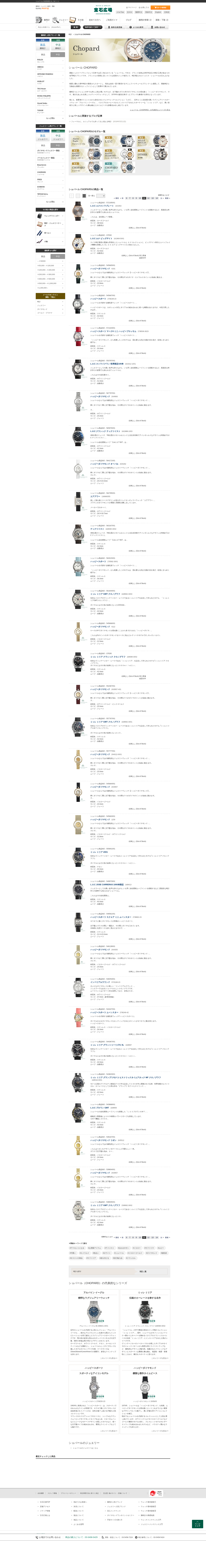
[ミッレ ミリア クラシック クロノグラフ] (78, 662)
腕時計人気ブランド (114, 1502)
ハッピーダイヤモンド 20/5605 (145, 1401)
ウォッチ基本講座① (148, 1502)
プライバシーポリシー (68, 1493)
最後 (166, 198)
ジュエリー (41, 305)
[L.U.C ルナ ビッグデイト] (78, 243)
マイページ (132, 7)
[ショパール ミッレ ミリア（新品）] (152, 141)
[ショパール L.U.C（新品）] (119, 141)
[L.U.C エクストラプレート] (78, 211)
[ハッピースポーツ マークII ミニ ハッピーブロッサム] (78, 336)
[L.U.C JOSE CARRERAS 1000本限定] (78, 889)
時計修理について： (145, 1537)
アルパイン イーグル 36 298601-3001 (93, 1326)
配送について (79, 1511)
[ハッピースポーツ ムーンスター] (78, 1017)
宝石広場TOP (45, 1502)
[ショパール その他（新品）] (152, 154)
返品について (79, 1515)
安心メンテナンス (114, 1511)
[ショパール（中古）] (119, 167)
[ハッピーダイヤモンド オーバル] (78, 469)
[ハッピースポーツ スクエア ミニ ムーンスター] (78, 922)
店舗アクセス (45, 1506)
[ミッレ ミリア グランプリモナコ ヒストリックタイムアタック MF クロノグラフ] (78, 1082)
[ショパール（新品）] (86, 167)
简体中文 (148, 12)
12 (148, 198)
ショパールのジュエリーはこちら (85, 1448)
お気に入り (145, 7)
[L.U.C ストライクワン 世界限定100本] (78, 369)
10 (140, 198)
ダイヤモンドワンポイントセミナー (120, 1515)
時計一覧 (143, 1271)
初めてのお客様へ (80, 1502)
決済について (79, 1506)
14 (157, 198)
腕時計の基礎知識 (147, 1515)
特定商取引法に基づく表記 (89, 1493)
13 (153, 198)
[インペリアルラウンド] (78, 987)
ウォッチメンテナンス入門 (151, 1520)
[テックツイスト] (78, 534)
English (158, 12)
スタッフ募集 (52, 1493)
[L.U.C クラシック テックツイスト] (78, 436)
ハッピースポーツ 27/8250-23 (94, 1401)
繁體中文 (138, 12)
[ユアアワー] (78, 501)
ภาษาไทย (120, 12)
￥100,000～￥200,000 (46, 270)
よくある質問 (79, 1524)
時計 (39, 302)
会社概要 (41, 1493)
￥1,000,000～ (42, 288)
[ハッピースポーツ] (78, 304)
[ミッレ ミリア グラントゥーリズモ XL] (78, 1050)
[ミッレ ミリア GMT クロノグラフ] (78, 599)
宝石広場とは (45, 1515)
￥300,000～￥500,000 (46, 279)
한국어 (129, 12)
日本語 (166, 12)
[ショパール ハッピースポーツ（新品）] (86, 154)
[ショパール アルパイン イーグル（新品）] (86, 141)
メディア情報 (45, 1511)
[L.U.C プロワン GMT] (78, 1113)
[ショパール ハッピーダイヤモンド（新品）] (119, 154)
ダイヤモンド (42, 309)
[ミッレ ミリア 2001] (78, 857)
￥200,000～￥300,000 (46, 274)
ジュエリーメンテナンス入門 (152, 1524)
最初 (117, 198)
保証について (79, 1520)
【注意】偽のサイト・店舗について (115, 1493)
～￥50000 (41, 261)
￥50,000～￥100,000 (45, 266)
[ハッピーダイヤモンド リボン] (78, 1145)
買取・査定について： (113, 1537)
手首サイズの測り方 (114, 1520)
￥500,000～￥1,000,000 (46, 283)
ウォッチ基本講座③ (148, 1511)
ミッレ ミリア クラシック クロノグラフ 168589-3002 (145, 1326)
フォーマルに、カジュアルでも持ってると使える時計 (98, 122)
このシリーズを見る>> (108, 1358)
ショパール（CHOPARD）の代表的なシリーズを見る (150, 110)
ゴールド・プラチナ (44, 313)
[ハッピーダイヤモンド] (78, 273)
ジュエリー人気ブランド (116, 1506)
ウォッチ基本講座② (148, 1506)
